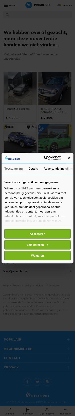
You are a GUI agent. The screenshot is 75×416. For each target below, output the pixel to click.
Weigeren (37, 255)
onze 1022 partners (27, 188)
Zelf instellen (35, 244)
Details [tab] (33, 168)
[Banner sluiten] (69, 158)
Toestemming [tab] (13, 168)
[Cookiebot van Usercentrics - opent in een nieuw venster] (45, 158)
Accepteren (37, 233)
